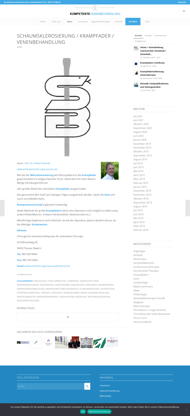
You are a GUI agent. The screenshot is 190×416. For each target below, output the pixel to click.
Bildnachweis (105, 396)
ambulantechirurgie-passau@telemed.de (47, 266)
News (19, 47)
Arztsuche (182, 2)
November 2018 (142, 194)
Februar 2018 (140, 230)
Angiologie (40, 281)
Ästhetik (137, 255)
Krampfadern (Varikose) (152, 62)
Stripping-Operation (28, 292)
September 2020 (142, 128)
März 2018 (139, 226)
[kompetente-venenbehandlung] (95, 11)
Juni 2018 (138, 214)
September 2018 (142, 202)
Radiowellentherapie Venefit (149, 298)
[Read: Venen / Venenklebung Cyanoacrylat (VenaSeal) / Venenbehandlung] (136, 48)
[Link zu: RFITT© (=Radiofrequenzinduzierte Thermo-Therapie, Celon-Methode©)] (112, 342)
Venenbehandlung (98, 292)
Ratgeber (138, 302)
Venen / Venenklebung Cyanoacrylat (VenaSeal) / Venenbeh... (153, 51)
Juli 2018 (138, 210)
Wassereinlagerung (99, 296)
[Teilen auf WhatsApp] (68, 317)
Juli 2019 (138, 163)
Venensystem (67, 296)
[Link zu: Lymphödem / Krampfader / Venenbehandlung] (87, 342)
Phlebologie (140, 294)
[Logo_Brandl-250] (68, 107)
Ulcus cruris (140, 317)
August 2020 (140, 132)
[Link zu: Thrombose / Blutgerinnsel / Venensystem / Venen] (61, 342)
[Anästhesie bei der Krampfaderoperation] (187, 208)
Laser (136, 278)
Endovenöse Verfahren (84, 284)
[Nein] (186, 409)
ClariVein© (73, 281)
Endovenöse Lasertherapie (55, 284)
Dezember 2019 (142, 143)
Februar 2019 (140, 183)
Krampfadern (105, 284)
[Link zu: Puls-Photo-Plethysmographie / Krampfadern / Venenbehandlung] (99, 342)
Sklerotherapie (141, 306)
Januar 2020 (140, 139)
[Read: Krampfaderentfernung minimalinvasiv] (136, 72)
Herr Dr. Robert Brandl (37, 163)
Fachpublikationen (143, 263)
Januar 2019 (140, 186)
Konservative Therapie (146, 270)
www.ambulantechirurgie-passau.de (37, 169)
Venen (83, 292)
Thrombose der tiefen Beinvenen (151, 314)
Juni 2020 (138, 136)
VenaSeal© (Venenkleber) (65, 292)
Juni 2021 (138, 120)
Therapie (45, 292)
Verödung (81, 296)
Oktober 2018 (141, 198)
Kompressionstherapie (146, 267)
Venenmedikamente (47, 296)
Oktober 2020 (141, 124)
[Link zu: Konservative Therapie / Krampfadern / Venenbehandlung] (23, 342)
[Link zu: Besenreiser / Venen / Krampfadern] (48, 342)
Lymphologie (140, 282)
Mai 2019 (138, 171)
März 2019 (139, 179)
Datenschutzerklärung (109, 390)
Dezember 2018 (142, 190)
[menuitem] (181, 2)
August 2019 (140, 159)
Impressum (105, 385)
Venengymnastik (26, 296)
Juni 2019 (138, 167)
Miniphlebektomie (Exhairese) (62, 288)
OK (82, 411)
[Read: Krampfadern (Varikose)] (136, 64)
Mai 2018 (138, 218)
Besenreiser (140, 259)
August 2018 (140, 206)
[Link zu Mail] (184, 11)
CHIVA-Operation (57, 281)
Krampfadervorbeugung (31, 288)
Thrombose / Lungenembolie (149, 310)
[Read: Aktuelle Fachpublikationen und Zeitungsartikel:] (136, 84)
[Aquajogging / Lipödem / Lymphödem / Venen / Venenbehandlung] (2, 208)
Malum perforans (143, 286)
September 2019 (142, 155)
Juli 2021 (138, 116)
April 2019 (139, 175)
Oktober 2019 (141, 151)
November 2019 (142, 147)
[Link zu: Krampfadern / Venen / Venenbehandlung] (36, 342)
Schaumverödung (89, 288)
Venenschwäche (142, 321)
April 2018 (139, 222)
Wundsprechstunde (28, 300)
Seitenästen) (107, 288)
